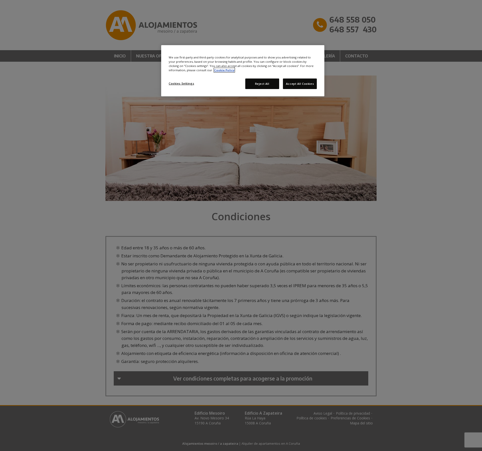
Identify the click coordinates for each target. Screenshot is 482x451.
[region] (242, 70)
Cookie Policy (224, 70)
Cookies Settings (181, 83)
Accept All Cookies (300, 84)
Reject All (262, 84)
